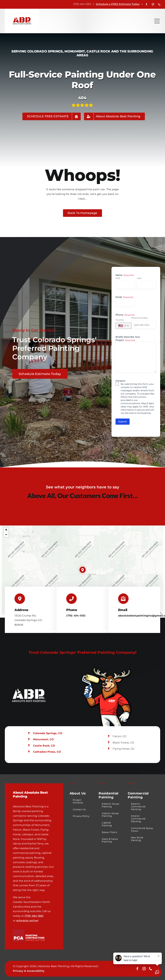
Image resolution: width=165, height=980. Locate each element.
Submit (122, 421)
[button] (82, 570)
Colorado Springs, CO (48, 733)
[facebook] (146, 4)
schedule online (27, 920)
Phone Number (139, 318)
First (118, 278)
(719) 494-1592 (75, 615)
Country (120, 319)
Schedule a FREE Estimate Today (118, 4)
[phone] (159, 4)
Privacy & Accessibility (29, 970)
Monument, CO (43, 739)
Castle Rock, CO (44, 745)
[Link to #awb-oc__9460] (157, 21)
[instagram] (152, 4)
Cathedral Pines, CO (47, 751)
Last (139, 278)
